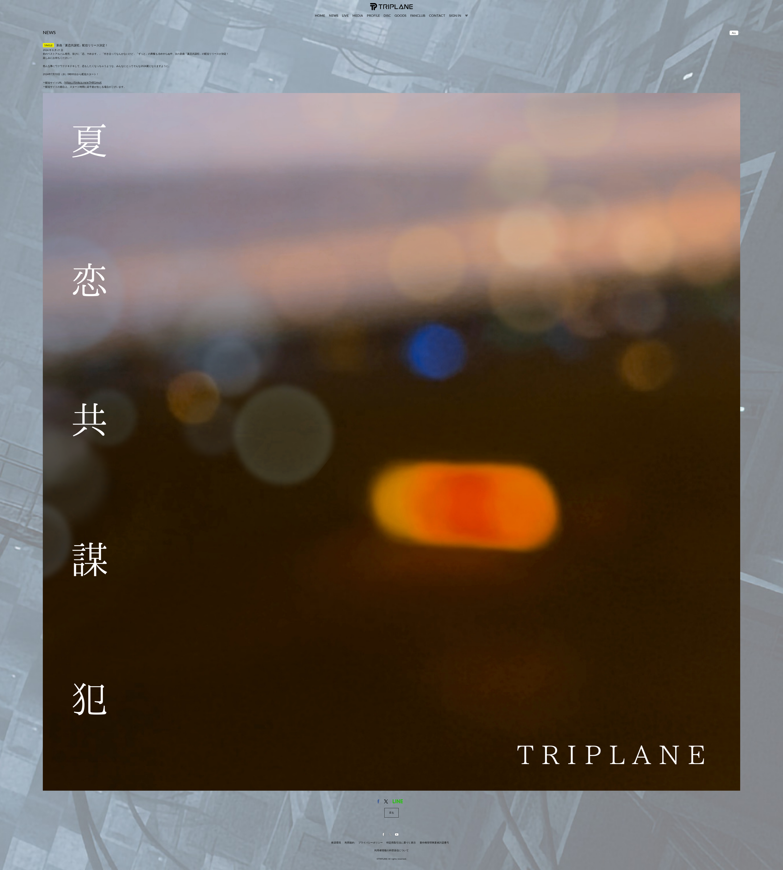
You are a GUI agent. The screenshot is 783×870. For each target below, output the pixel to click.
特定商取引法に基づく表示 (401, 842)
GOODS (400, 15)
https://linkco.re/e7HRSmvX (83, 82)
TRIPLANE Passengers (384, 5)
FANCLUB (417, 15)
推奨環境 (336, 842)
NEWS (333, 15)
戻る (391, 812)
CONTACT (437, 15)
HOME (320, 15)
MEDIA (357, 15)
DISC (387, 15)
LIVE (345, 15)
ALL (734, 32)
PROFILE (373, 15)
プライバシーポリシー (370, 842)
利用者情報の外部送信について (391, 850)
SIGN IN (455, 15)
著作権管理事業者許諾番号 (434, 842)
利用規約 (349, 842)
